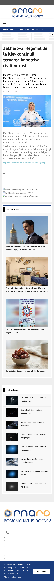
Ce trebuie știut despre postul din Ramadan (25, 371)
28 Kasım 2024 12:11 (11, 91)
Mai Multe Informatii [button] (12, 577)
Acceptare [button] (41, 571)
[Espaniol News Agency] (27, 515)
